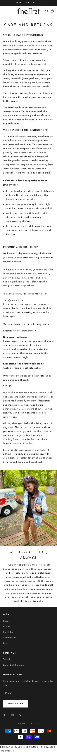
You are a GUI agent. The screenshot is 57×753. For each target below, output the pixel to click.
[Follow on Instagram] (12, 715)
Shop (6, 621)
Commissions (10, 637)
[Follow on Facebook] (4, 715)
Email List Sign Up (13, 665)
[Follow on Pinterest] (20, 715)
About (6, 626)
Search (6, 659)
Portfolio (8, 632)
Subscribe (15, 704)
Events (6, 643)
